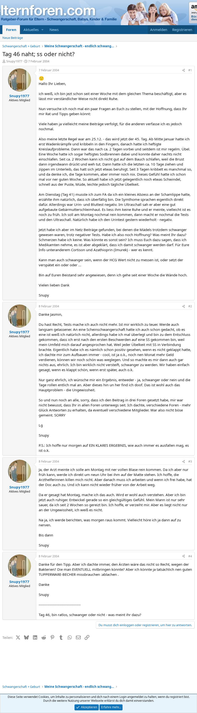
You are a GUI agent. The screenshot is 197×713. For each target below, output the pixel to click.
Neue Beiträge (12, 38)
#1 (190, 70)
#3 (190, 461)
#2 (190, 306)
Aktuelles (31, 29)
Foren (11, 29)
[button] (42, 29)
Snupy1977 (14, 61)
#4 (190, 556)
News (54, 29)
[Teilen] (183, 70)
